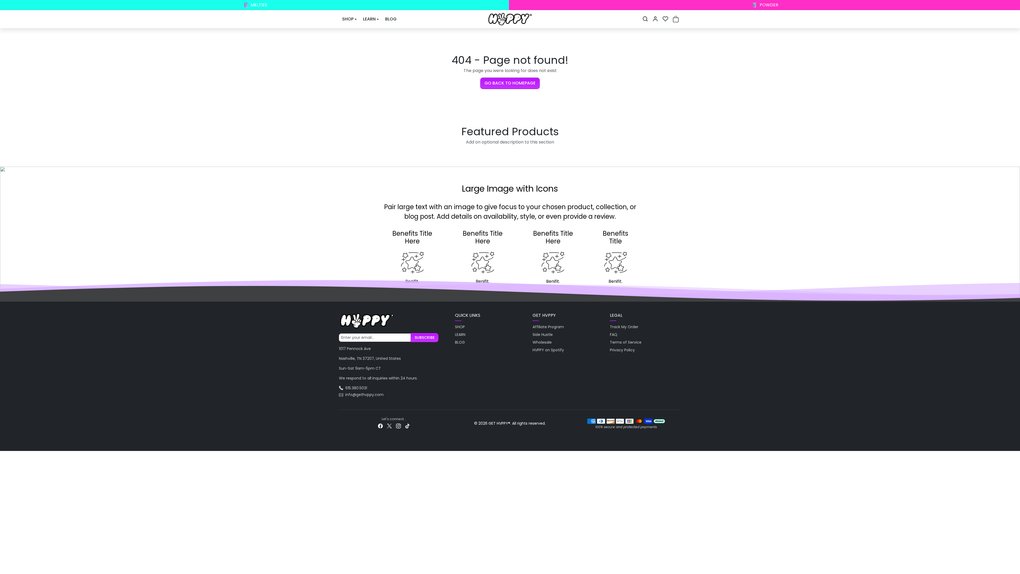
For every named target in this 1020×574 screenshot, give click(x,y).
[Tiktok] (407, 426)
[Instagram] (398, 426)
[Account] (655, 19)
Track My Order (624, 327)
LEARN (460, 334)
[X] (389, 426)
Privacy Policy (622, 350)
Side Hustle (543, 334)
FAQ (613, 334)
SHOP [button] (348, 19)
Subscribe (425, 337)
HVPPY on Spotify (548, 350)
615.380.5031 (356, 388)
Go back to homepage (510, 83)
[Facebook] (380, 426)
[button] (645, 19)
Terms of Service (625, 342)
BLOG (391, 19)
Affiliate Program (548, 327)
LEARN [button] (369, 19)
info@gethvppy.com (364, 394)
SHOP (460, 327)
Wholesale (542, 342)
